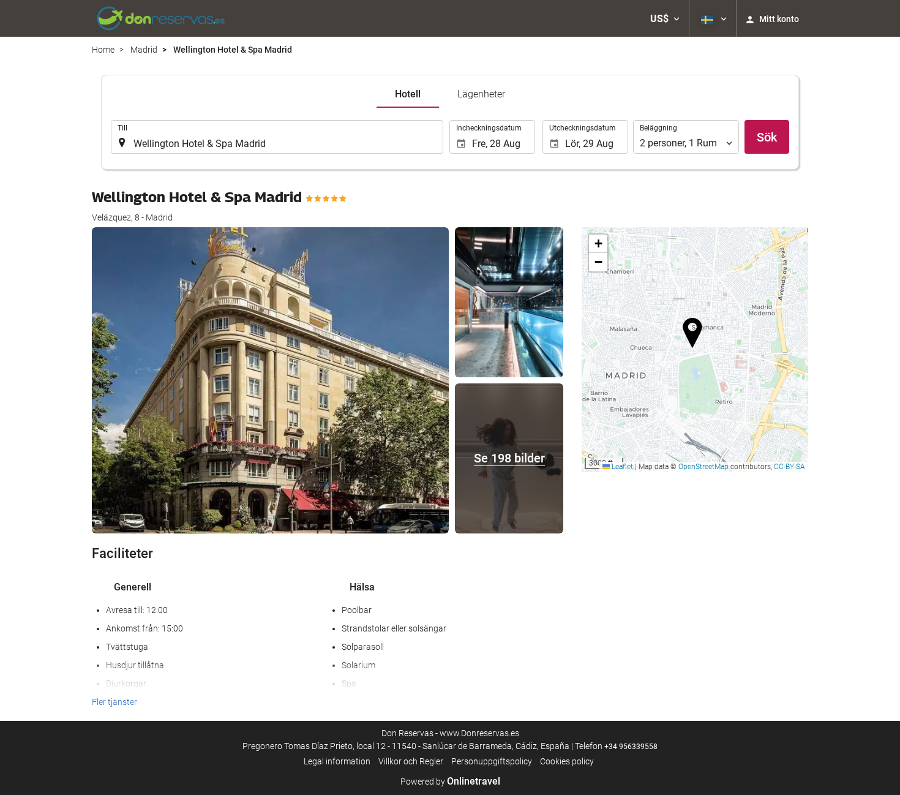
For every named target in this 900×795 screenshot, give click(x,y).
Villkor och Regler (410, 761)
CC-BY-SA (789, 466)
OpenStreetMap (703, 466)
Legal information (337, 761)
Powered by (450, 781)
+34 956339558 (631, 746)
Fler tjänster (114, 702)
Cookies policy (567, 761)
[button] (665, 18)
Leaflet (621, 466)
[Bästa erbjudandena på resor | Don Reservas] (161, 18)
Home (103, 50)
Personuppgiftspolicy (491, 761)
